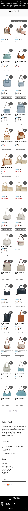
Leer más (18, 176)
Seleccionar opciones (6, 70)
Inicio (12, 14)
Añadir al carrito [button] (5, 44)
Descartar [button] (16, 6)
